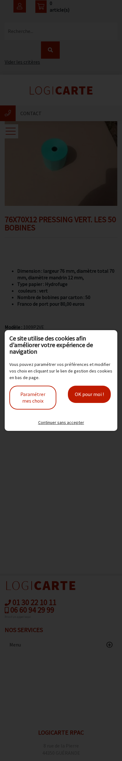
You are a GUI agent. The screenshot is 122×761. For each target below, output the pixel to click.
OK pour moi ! (89, 394)
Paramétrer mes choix (32, 397)
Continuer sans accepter (61, 422)
